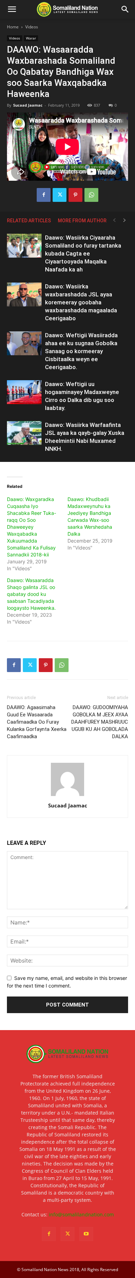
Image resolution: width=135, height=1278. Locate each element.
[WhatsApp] (91, 195)
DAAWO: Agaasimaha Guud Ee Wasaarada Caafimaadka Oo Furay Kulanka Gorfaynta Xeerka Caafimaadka (36, 722)
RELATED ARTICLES (29, 220)
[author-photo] (67, 796)
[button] (12, 9)
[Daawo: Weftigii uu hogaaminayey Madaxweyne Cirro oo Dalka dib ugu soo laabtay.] (24, 392)
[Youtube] (86, 1234)
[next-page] (124, 220)
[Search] (125, 9)
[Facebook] (44, 195)
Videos (31, 27)
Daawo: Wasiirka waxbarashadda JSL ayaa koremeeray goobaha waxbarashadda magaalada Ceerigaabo (81, 302)
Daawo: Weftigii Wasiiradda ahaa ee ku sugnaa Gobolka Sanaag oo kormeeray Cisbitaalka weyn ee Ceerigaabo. (81, 351)
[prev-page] (114, 220)
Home (13, 27)
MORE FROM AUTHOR (82, 220)
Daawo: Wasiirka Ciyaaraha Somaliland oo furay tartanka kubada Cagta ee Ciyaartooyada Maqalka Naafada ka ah (83, 253)
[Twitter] (59, 195)
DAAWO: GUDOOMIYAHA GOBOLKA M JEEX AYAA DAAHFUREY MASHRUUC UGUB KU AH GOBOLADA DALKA (99, 722)
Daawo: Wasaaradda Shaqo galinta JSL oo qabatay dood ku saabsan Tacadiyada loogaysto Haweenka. (31, 594)
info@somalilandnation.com (81, 1214)
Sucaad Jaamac (28, 105)
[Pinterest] (75, 195)
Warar (31, 38)
